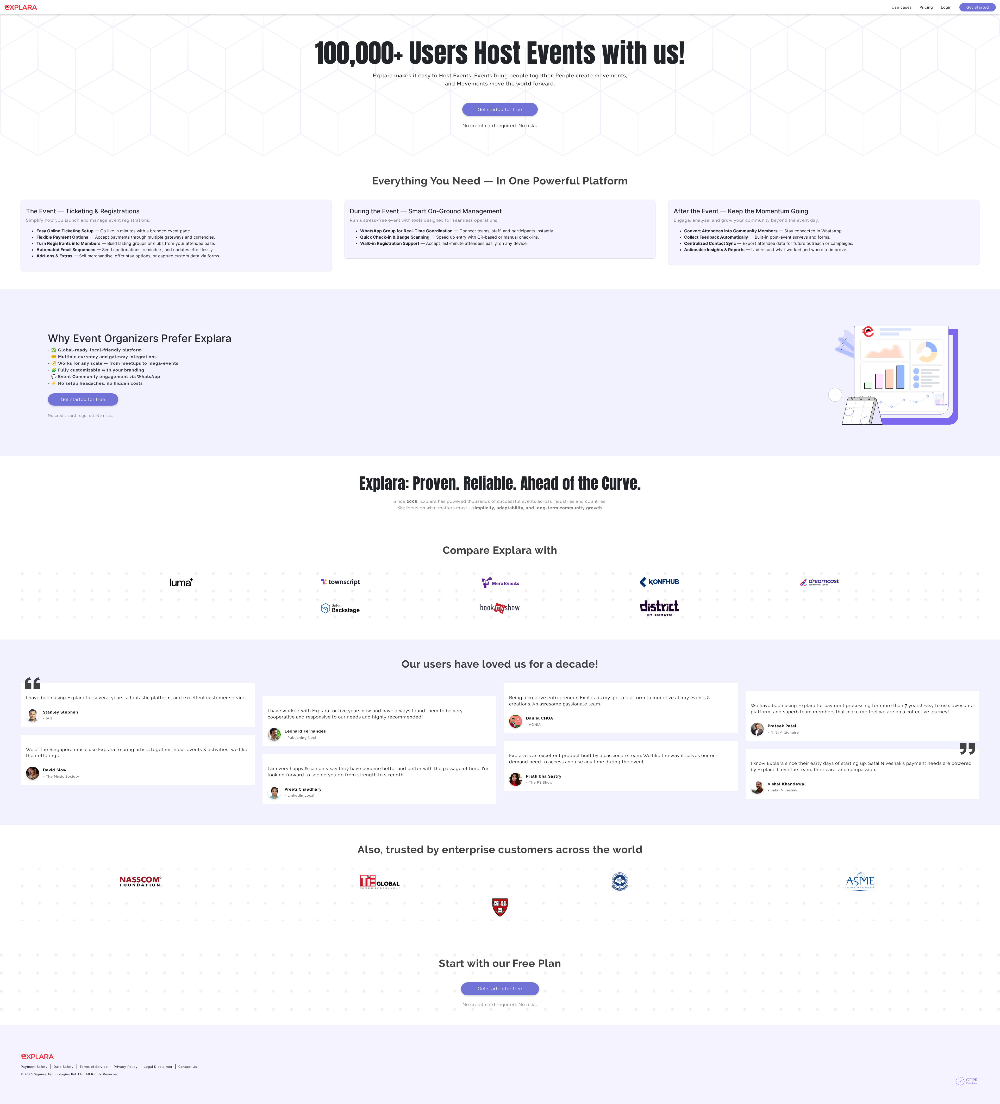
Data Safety (64, 1067)
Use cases (902, 7)
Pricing (926, 7)
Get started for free (500, 109)
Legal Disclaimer (158, 1067)
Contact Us (187, 1067)
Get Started (977, 7)
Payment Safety (34, 1067)
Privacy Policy (126, 1067)
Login (946, 7)
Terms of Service (94, 1067)
